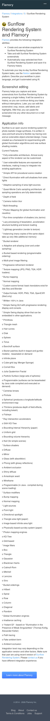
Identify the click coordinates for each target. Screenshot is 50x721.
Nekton (26, 73)
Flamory (7, 4)
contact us (32, 657)
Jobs (29, 713)
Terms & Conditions (15, 713)
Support (38, 713)
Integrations (16, 13)
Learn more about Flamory (19, 675)
